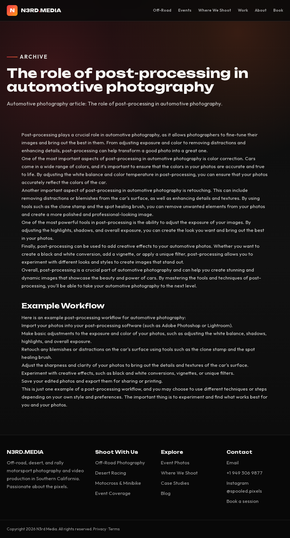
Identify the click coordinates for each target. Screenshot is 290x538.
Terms (114, 528)
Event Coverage (113, 493)
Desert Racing (110, 473)
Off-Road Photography (120, 462)
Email (233, 462)
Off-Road (162, 10)
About (260, 10)
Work (243, 10)
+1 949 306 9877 (245, 473)
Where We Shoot (214, 10)
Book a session (243, 501)
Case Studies (175, 483)
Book (278, 10)
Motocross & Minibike (118, 483)
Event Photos (175, 462)
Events (184, 10)
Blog (165, 493)
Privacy (99, 528)
